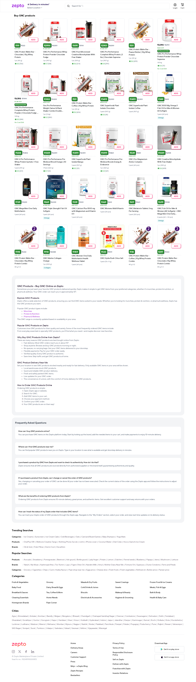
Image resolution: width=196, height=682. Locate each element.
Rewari (168, 624)
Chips (45, 570)
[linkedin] (34, 651)
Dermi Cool (50, 547)
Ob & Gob (28, 547)
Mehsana (51, 624)
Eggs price (90, 570)
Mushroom (165, 560)
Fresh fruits (113, 570)
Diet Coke (117, 542)
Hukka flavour (61, 570)
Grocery (27, 570)
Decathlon (60, 547)
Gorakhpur (27, 620)
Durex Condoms (153, 565)
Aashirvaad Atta (46, 565)
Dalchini (118, 560)
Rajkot (160, 624)
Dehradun (153, 616)
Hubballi (84, 620)
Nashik (84, 624)
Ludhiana (25, 624)
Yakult (26, 565)
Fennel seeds (129, 560)
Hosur (76, 620)
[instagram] (15, 651)
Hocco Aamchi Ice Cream (134, 542)
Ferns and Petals (169, 565)
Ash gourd (70, 560)
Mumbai (60, 624)
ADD (33, 39)
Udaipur (49, 628)
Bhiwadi (76, 616)
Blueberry (140, 560)
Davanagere (142, 616)
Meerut (42, 624)
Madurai (34, 624)
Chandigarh (86, 616)
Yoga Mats (121, 537)
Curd (51, 570)
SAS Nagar (16, 628)
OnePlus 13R (29, 542)
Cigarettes (36, 570)
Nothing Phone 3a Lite (68, 542)
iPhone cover (91, 542)
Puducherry (145, 624)
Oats (78, 537)
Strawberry (37, 560)
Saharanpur (177, 624)
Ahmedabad (23, 616)
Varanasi (74, 628)
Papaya (149, 560)
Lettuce (175, 560)
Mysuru (68, 624)
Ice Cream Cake (52, 537)
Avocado (27, 560)
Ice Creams (28, 537)
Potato (103, 560)
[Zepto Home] (18, 6)
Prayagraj (134, 624)
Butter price (152, 570)
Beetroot (61, 560)
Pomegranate (49, 560)
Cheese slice (102, 570)
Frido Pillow (38, 547)
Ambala (33, 616)
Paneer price (164, 570)
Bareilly (50, 616)
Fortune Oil (130, 565)
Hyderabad (94, 620)
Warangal (103, 628)
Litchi (81, 542)
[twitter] (21, 651)
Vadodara (59, 628)
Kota (168, 620)
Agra (14, 616)
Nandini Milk (91, 565)
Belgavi (57, 616)
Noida (91, 624)
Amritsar (41, 616)
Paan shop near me (76, 570)
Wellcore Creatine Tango (46, 542)
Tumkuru (40, 628)
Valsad (67, 628)
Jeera (156, 560)
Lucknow (15, 624)
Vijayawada (92, 628)
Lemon (110, 560)
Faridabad (169, 616)
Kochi (153, 620)
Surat (33, 628)
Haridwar (62, 620)
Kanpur (127, 620)
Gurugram (45, 620)
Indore (103, 620)
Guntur (36, 620)
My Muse (34, 565)
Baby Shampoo (108, 537)
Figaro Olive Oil (77, 565)
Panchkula (109, 624)
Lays (68, 565)
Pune (154, 624)
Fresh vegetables (127, 570)
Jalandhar (119, 620)
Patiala (126, 624)
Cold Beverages (67, 537)
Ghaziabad (16, 620)
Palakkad (99, 624)
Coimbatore (130, 616)
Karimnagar (137, 620)
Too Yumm (59, 565)
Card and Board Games (91, 537)
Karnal (146, 620)
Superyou (140, 565)
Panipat (118, 624)
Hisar (70, 620)
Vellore (83, 628)
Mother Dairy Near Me (113, 565)
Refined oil (140, 570)
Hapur (54, 620)
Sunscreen (39, 537)
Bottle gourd (82, 560)
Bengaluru (66, 616)
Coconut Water (104, 542)
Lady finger (93, 560)
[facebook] (28, 651)
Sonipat (26, 628)
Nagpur (76, 624)
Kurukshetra (176, 620)
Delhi (161, 616)
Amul (100, 565)
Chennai (119, 616)
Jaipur (110, 620)
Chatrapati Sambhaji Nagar (103, 616)
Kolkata (160, 620)
